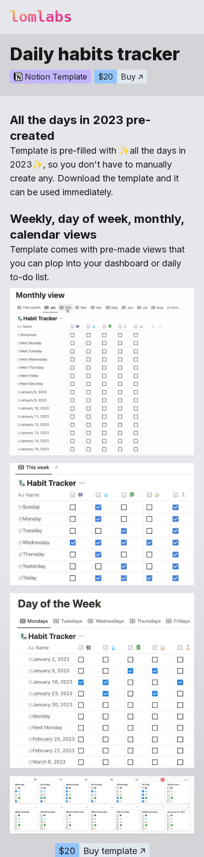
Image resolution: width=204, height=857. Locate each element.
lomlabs (41, 16)
